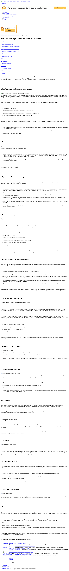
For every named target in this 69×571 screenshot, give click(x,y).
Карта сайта (6, 566)
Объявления (6, 17)
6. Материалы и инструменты (7, 53)
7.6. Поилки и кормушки (6, 70)
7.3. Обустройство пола (6, 63)
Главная (5, 12)
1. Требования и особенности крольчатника (11, 41)
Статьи (4, 19)
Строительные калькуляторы (10, 14)
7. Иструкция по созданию (7, 56)
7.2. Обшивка (4, 61)
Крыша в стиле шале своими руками (17, 543)
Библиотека (6, 13)
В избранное (3, 3)
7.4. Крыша (3, 66)
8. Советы (3, 73)
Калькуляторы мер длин (8, 15)
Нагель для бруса (25, 548)
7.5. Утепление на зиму (6, 68)
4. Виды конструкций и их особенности (10, 49)
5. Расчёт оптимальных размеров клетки (10, 51)
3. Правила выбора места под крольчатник (10, 46)
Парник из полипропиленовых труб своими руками (21, 552)
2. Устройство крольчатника (7, 44)
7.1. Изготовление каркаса (7, 58)
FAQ (4, 18)
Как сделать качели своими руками (23, 554)
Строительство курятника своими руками (25, 546)
